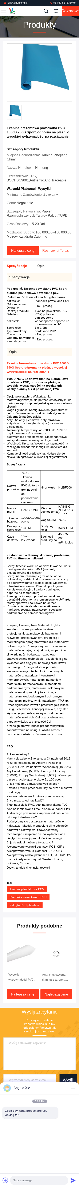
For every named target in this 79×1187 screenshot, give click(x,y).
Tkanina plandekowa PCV (27, 889)
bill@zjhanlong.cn (18, 2)
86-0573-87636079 (64, 2)
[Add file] (5, 1180)
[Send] (73, 1180)
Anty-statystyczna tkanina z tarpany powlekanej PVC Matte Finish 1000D (30, 977)
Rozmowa (70, 11)
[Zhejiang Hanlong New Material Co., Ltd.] (17, 11)
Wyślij (68, 1080)
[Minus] (73, 1088)
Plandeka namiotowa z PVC (28, 897)
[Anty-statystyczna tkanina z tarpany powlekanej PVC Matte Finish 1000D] (31, 954)
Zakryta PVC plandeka (25, 905)
